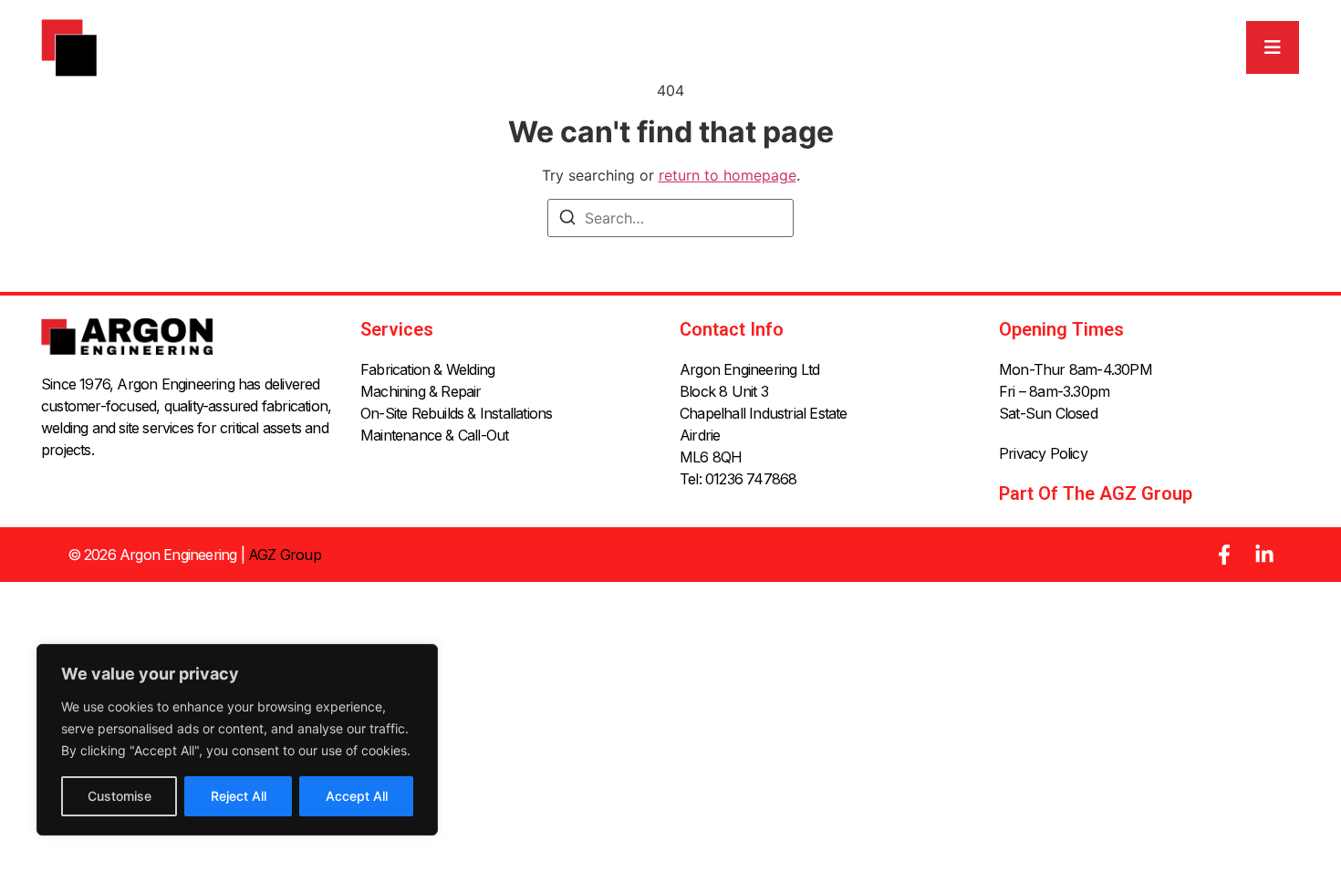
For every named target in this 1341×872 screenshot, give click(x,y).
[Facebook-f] (1224, 555)
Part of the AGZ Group (1095, 493)
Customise (119, 796)
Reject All (238, 796)
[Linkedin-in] (1264, 555)
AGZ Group (284, 554)
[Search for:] (670, 218)
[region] (237, 740)
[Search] (567, 220)
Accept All (357, 796)
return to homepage (727, 175)
